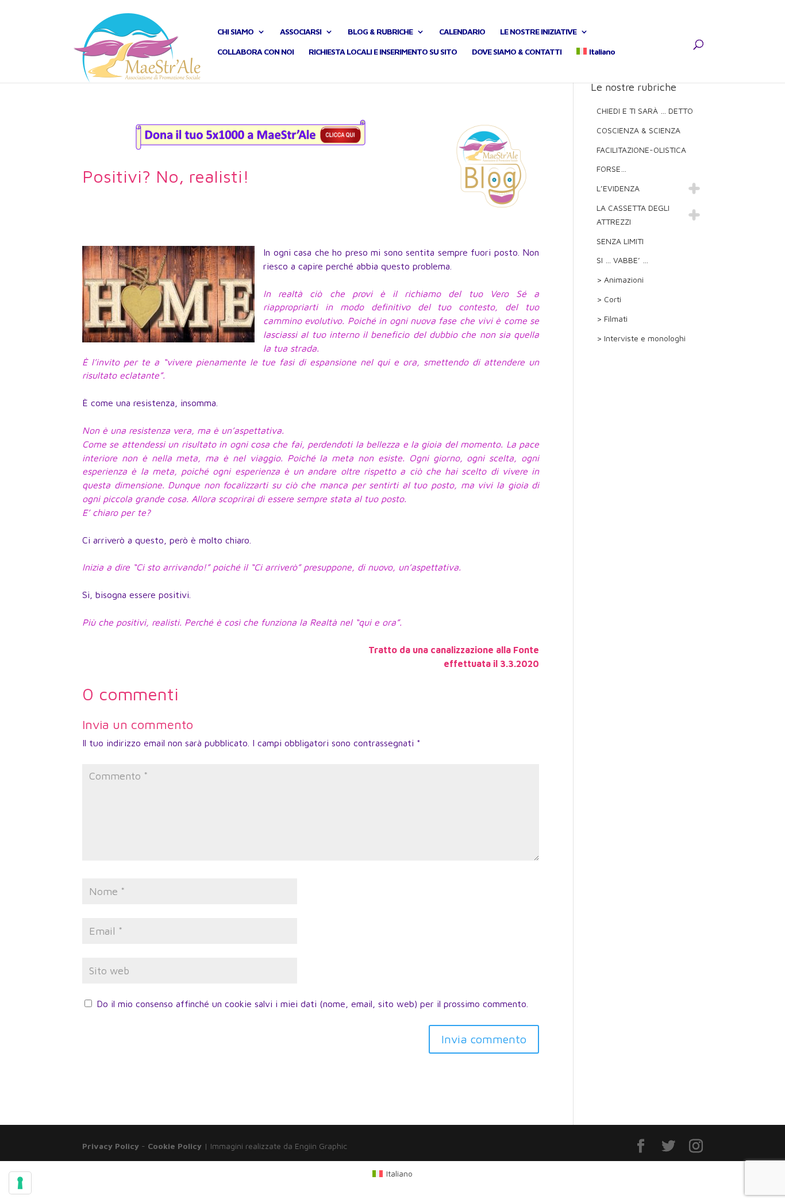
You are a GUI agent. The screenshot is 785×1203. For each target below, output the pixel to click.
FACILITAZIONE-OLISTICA (641, 150)
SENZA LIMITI (620, 241)
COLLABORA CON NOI (255, 52)
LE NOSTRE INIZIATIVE (538, 32)
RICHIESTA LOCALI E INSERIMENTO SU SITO (383, 52)
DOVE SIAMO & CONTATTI (516, 52)
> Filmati (612, 318)
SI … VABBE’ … (622, 260)
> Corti (609, 299)
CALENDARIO (462, 32)
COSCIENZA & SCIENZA (638, 130)
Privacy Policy (110, 1146)
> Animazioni (620, 279)
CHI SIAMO (235, 32)
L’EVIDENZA (618, 188)
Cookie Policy (175, 1146)
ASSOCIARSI (300, 32)
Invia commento (483, 1039)
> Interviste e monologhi (641, 338)
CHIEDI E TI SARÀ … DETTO (645, 110)
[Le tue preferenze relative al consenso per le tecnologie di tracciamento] (20, 1183)
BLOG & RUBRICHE (380, 32)
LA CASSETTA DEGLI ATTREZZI (633, 214)
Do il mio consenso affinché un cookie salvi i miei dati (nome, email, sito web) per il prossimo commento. (312, 1003)
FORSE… (611, 168)
